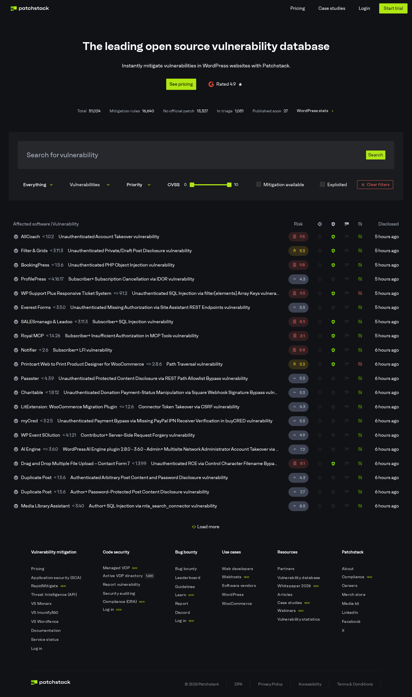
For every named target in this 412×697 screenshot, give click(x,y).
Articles (285, 594)
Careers (350, 585)
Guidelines (185, 586)
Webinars (290, 610)
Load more (208, 526)
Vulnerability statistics (299, 619)
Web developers (238, 568)
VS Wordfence (45, 621)
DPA (238, 684)
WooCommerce (237, 603)
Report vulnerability (122, 584)
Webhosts (235, 577)
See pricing (181, 84)
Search (375, 155)
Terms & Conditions (355, 684)
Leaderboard (188, 577)
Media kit (351, 603)
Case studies (331, 8)
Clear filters (378, 184)
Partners (286, 568)
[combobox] (90, 185)
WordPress (233, 594)
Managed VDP (120, 568)
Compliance (357, 577)
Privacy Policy (270, 684)
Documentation (46, 630)
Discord (183, 612)
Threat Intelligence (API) (54, 594)
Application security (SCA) (56, 577)
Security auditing (119, 593)
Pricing (297, 8)
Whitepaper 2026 (298, 586)
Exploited (337, 184)
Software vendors (239, 585)
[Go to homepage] (51, 684)
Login (364, 8)
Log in (37, 648)
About (348, 568)
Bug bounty (186, 568)
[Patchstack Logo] (29, 8)
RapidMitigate (48, 586)
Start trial (393, 8)
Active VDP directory (128, 575)
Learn (184, 595)
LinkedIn (350, 612)
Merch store (354, 594)
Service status (45, 639)
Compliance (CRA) (124, 601)
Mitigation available (283, 184)
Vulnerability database (299, 577)
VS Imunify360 (45, 612)
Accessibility (309, 684)
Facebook (352, 621)
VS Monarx (42, 603)
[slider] (192, 185)
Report (182, 603)
